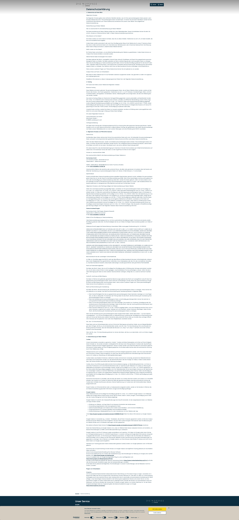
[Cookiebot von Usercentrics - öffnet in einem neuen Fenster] (76, 518)
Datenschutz (87, 513)
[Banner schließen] (168, 507)
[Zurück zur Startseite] (86, 4)
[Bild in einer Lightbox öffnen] (155, 501)
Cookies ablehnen (157, 512)
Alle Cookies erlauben (157, 509)
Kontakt (77, 504)
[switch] (104, 518)
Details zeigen (134, 517)
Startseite (77, 493)
